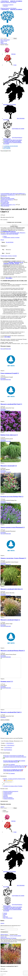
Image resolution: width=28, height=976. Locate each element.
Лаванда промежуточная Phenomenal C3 (13, 527)
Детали (5, 236)
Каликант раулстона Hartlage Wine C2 (12, 496)
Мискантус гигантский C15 (9, 465)
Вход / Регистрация (7, 918)
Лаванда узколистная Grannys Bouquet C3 (13, 558)
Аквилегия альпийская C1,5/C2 (8, 204)
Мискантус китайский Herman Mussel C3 (13, 650)
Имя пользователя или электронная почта (11, 925)
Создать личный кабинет (15, 935)
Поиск (15, 38)
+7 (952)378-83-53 (5, 1)
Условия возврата (7, 793)
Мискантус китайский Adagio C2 (10, 619)
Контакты (5, 796)
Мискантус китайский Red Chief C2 (11, 712)
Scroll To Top (3, 936)
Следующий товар (5, 202)
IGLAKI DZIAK (9, 242)
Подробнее (3, 943)
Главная (2, 193)
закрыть (2, 806)
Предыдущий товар (5, 197)
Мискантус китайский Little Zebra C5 (12, 589)
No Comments (11, 764)
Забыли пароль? (4, 934)
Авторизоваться (4, 931)
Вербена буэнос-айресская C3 (9, 435)
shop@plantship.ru (8, 749)
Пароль (3, 929)
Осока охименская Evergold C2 (10, 373)
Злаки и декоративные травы (13, 232)
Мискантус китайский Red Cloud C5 (11, 404)
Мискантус (12, 194)
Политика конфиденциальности (10, 791)
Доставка (5, 795)
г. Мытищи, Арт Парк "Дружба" (11, 263)
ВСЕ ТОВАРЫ (6, 148)
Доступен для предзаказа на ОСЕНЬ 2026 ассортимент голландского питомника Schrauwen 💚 (14, 761)
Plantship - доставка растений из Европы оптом (14, 778)
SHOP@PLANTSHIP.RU (16, 1)
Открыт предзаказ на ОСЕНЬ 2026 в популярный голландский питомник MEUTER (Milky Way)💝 (13, 770)
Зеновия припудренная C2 (7, 199)
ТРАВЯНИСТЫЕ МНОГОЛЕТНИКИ (13, 193)
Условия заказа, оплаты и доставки (11, 237)
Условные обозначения (8, 798)
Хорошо (8, 943)
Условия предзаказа (7, 792)
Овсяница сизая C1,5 (7, 681)
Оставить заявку (14, 226)
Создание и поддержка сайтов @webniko (12, 786)
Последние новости (7, 797)
